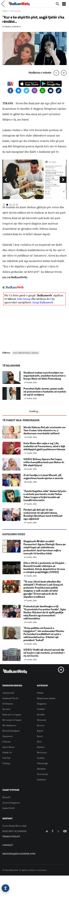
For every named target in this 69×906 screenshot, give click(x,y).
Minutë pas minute (46, 698)
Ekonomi (41, 719)
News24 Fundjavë (11, 730)
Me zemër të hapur (12, 719)
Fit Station (7, 703)
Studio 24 (7, 752)
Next (63, 179)
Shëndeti (41, 768)
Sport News (8, 746)
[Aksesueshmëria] (5, 888)
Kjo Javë (6, 709)
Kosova (40, 725)
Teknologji (42, 763)
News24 (6, 797)
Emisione (41, 779)
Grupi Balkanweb (42, 302)
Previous (6, 179)
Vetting (6, 763)
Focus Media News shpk (14, 825)
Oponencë (7, 736)
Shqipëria (41, 703)
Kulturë (40, 746)
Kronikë (41, 714)
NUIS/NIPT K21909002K (14, 831)
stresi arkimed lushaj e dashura (26, 353)
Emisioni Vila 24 (10, 698)
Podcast (6, 741)
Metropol (42, 752)
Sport (40, 736)
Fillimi (5, 11)
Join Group (23, 299)
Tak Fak (6, 757)
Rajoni (40, 730)
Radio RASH (8, 808)
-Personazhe (15, 11)
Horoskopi (42, 774)
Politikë (41, 709)
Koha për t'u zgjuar (11, 714)
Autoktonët (8, 692)
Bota (39, 741)
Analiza (41, 757)
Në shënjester (9, 725)
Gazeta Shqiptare (11, 802)
